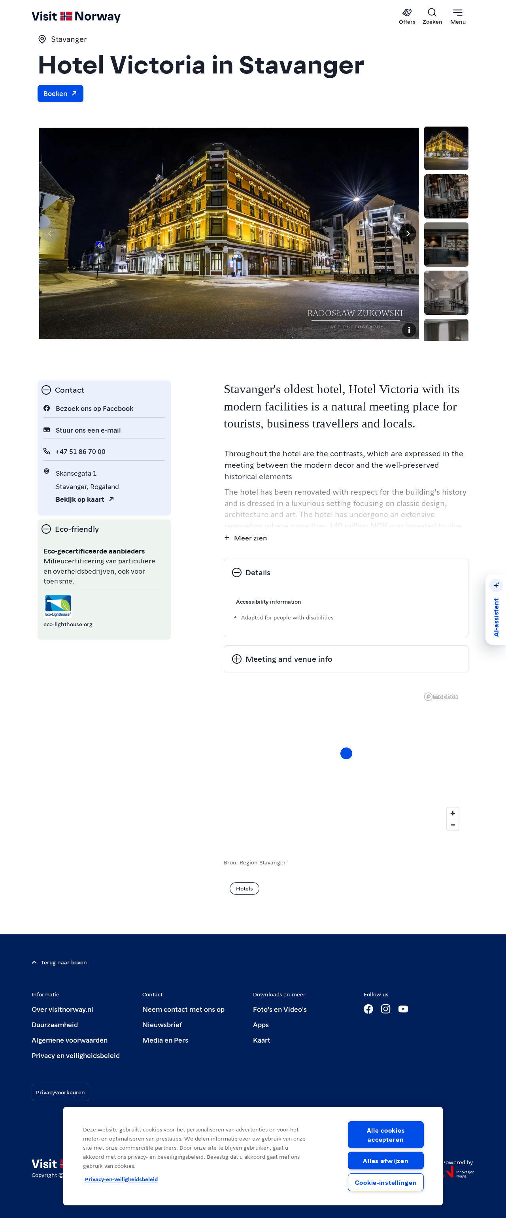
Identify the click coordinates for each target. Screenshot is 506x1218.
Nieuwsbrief (162, 1024)
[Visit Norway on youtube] (403, 1009)
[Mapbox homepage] (441, 696)
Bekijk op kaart (80, 498)
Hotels (244, 888)
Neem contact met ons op (183, 1008)
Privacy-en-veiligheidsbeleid (121, 1179)
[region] (346, 761)
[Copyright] (409, 330)
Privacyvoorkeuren (60, 1092)
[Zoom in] (453, 813)
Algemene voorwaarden (70, 1039)
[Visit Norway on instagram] (386, 1009)
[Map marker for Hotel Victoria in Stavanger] (346, 753)
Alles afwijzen (385, 1160)
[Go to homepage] (89, 16)
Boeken (55, 93)
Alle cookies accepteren (386, 1134)
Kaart (261, 1039)
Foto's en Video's (280, 1008)
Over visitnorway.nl (62, 1008)
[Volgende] (407, 233)
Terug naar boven (64, 962)
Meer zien (250, 537)
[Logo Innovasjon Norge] (458, 1172)
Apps (261, 1024)
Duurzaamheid (55, 1024)
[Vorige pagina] (50, 233)
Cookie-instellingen (386, 1182)
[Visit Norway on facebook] (368, 1009)
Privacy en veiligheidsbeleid (76, 1055)
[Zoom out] (453, 824)
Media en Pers (165, 1039)
